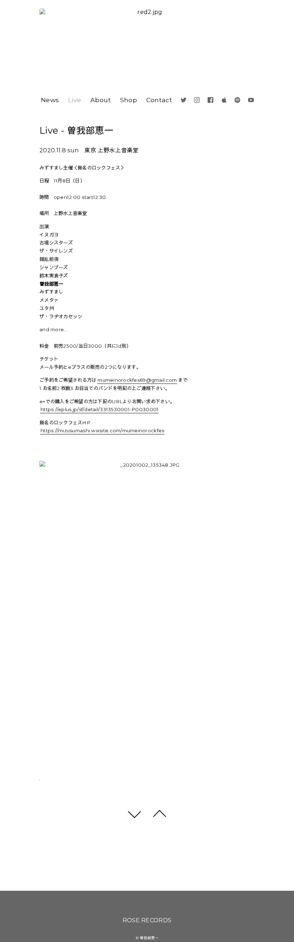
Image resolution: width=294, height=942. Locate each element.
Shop (128, 100)
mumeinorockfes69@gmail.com (137, 380)
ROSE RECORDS (147, 920)
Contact (159, 100)
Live (74, 100)
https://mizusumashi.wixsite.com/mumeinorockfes (102, 430)
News (50, 100)
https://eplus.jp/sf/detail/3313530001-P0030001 (99, 409)
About (100, 100)
